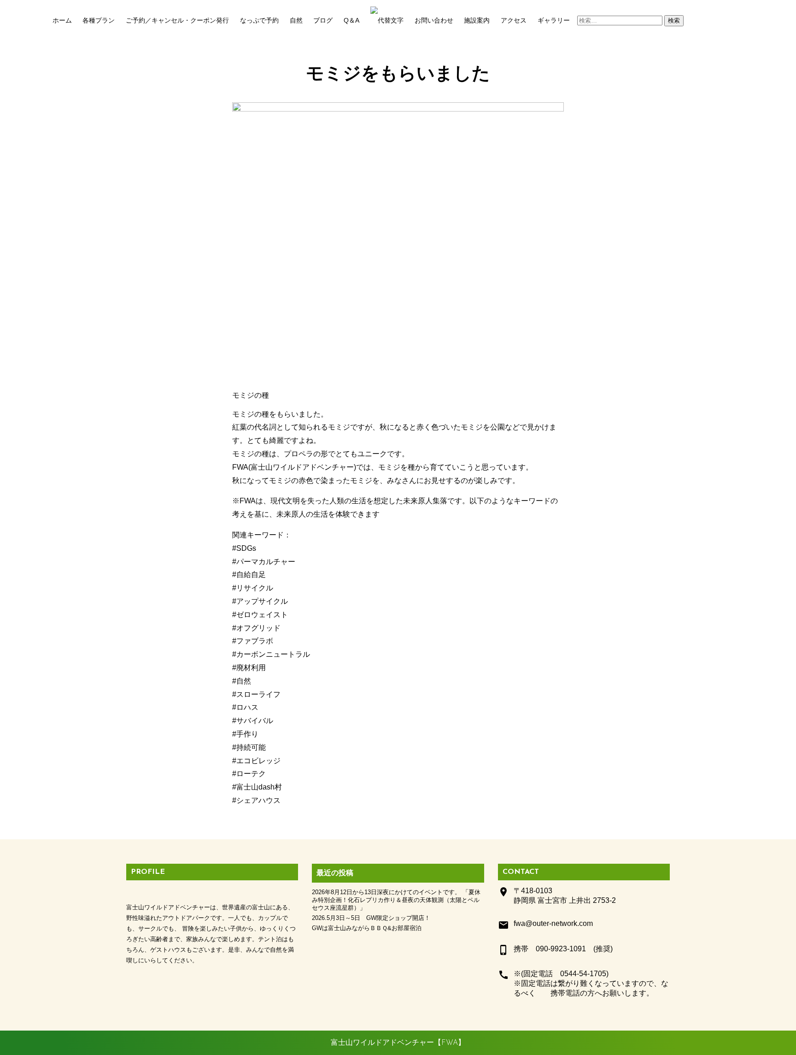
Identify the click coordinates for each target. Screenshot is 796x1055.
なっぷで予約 (259, 20)
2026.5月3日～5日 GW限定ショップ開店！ (371, 917)
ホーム (62, 20)
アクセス (514, 20)
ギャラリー (554, 20)
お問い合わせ (434, 20)
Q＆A (351, 20)
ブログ (323, 20)
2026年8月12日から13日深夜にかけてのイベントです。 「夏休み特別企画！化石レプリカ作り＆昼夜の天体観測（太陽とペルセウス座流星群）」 (396, 900)
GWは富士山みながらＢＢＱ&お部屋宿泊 (366, 928)
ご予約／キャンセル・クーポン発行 (177, 20)
